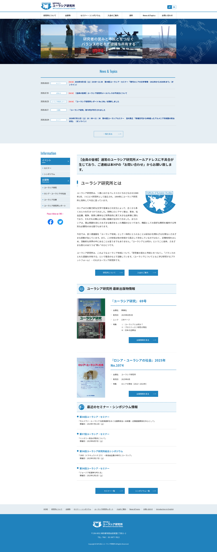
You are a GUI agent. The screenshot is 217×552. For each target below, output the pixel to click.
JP (169, 7)
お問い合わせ (167, 15)
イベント (46, 161)
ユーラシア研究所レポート (55, 205)
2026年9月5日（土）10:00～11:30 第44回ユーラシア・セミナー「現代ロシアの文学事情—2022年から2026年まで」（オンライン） (121, 83)
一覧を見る (107, 134)
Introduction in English (165, 509)
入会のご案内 (113, 15)
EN (174, 7)
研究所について (49, 15)
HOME (46, 509)
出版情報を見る (143, 340)
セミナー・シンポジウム (90, 15)
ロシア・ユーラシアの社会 (55, 193)
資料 (131, 15)
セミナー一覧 (109, 490)
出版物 (68, 15)
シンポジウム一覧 (142, 490)
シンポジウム (49, 174)
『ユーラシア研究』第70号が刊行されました (87, 110)
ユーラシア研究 (50, 187)
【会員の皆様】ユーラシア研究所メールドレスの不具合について (101, 93)
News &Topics (149, 15)
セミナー (47, 168)
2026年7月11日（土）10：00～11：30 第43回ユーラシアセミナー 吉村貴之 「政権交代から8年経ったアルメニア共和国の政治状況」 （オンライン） (122, 120)
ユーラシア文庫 (50, 199)
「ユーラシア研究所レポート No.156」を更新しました (97, 101)
